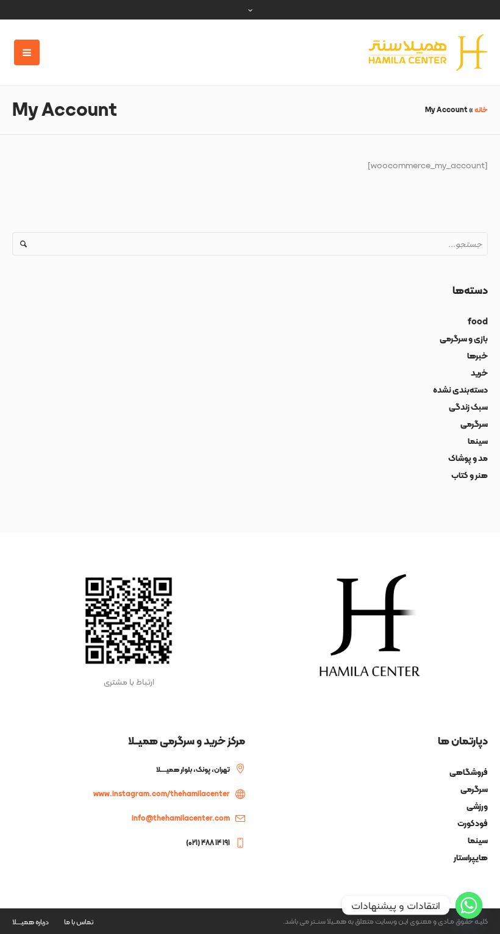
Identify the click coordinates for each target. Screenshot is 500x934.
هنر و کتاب (469, 475)
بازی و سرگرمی (464, 338)
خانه (481, 110)
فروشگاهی (468, 772)
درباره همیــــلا (30, 922)
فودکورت (472, 823)
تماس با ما (78, 922)
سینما (478, 440)
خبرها (477, 355)
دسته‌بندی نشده (460, 389)
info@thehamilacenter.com (181, 818)
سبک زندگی (468, 406)
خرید (479, 372)
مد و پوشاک (468, 458)
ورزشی (477, 806)
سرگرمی (474, 423)
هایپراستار (471, 857)
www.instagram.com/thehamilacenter (161, 794)
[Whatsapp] (468, 905)
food (478, 321)
